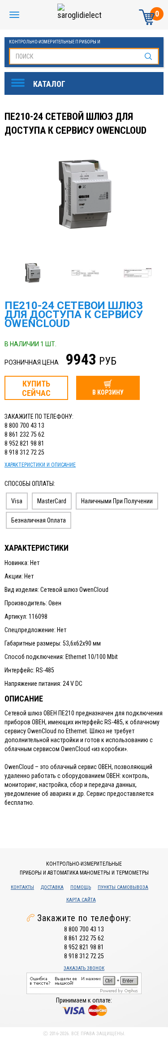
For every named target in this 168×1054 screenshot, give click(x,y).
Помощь (80, 887)
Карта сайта (81, 900)
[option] (85, 195)
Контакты (22, 887)
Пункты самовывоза (123, 887)
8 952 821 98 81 (24, 443)
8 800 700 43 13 (24, 425)
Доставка (52, 887)
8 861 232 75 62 (24, 434)
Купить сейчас (36, 388)
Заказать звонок (84, 968)
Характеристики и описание (40, 465)
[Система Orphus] (84, 982)
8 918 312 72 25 (24, 452)
